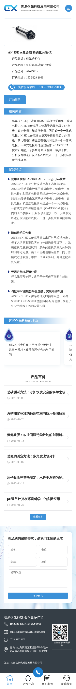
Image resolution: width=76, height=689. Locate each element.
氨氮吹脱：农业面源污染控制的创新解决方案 (36, 435)
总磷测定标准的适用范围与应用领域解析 (36, 413)
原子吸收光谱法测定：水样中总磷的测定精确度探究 (36, 478)
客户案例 (47, 684)
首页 (9, 684)
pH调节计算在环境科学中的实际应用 (33, 499)
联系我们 (66, 684)
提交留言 (38, 595)
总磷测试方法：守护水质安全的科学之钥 (36, 392)
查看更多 (38, 516)
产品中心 (28, 684)
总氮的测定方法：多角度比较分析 (31, 456)
